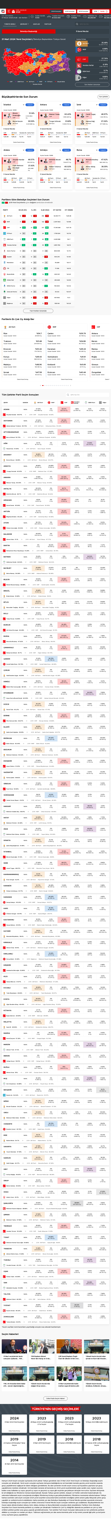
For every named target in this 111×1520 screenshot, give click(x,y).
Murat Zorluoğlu (48, 1249)
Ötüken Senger (11, 909)
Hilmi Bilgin (40, 1193)
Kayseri (7, 927)
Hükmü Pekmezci (42, 569)
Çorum (7, 666)
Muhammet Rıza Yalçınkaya (15, 546)
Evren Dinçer (10, 455)
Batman (7, 552)
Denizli (7, 677)
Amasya (7, 462)
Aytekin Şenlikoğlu (43, 784)
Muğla (94, 352)
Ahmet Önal (10, 943)
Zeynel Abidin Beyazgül (53, 1204)
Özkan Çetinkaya (11, 886)
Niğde (6, 1097)
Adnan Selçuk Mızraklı (51, 694)
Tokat (50, 337)
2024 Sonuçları (56, 7)
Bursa (6, 632)
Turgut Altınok (55, 117)
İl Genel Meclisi (82, 27)
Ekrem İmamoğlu (16, 110)
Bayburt (7, 564)
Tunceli (7, 1256)
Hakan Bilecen (11, 977)
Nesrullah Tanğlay (12, 603)
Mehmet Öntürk (11, 818)
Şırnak (6, 368)
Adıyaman (8, 416)
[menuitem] (37, 65)
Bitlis (6, 598)
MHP (84, 45)
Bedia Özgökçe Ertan (46, 1283)
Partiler (47, 19)
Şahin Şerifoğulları (12, 728)
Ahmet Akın (10, 535)
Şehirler (23, 19)
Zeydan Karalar (18, 155)
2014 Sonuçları (83, 7)
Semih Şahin (45, 580)
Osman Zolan (49, 682)
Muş (5, 1074)
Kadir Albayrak (43, 1227)
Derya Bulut (10, 954)
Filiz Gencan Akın (11, 716)
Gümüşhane (53, 352)
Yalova (7, 1290)
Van (5, 1278)
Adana (6, 405)
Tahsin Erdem (10, 1317)
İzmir (6, 859)
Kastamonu (9, 915)
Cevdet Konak (11, 1261)
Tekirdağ (8, 1222)
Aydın (6, 518)
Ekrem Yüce (44, 1147)
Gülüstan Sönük (11, 557)
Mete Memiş (10, 569)
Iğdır (6, 825)
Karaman (51, 345)
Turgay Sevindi (11, 467)
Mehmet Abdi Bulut (46, 977)
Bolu (6, 609)
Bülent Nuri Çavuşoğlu (13, 682)
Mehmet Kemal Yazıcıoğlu (14, 1238)
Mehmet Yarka (11, 1215)
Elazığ (6, 722)
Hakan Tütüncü (55, 162)
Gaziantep (8, 768)
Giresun (95, 360)
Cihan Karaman (46, 807)
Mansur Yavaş (54, 110)
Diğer (85, 73)
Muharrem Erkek (11, 648)
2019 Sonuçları (70, 7)
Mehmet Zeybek (44, 433)
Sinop (6, 1176)
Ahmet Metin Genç (12, 1249)
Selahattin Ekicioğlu (12, 966)
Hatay (6, 813)
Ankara (95, 329)
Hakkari (7, 802)
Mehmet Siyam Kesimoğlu (47, 954)
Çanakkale (9, 643)
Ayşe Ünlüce (10, 762)
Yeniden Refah (88, 61)
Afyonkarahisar (11, 428)
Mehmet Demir (43, 557)
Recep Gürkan (43, 716)
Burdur (7, 620)
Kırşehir (7, 961)
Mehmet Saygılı (43, 943)
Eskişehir (8, 757)
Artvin (7, 507)
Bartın (7, 541)
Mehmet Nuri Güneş (12, 830)
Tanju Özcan (10, 614)
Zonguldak (96, 368)
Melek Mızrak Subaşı (13, 580)
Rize (5, 329)
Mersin (94, 337)
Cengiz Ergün (41, 1034)
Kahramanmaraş (11, 870)
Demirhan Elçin (43, 512)
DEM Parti (86, 67)
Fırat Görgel (10, 875)
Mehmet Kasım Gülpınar (14, 1204)
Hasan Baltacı (10, 920)
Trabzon (7, 337)
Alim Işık (39, 1011)
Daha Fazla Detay (18, 138)
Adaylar (36, 19)
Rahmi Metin (10, 1136)
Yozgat (7, 1301)
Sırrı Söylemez (11, 1079)
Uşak (6, 1267)
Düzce (6, 700)
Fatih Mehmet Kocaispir (18, 162)
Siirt (6, 1165)
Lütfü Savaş (43, 818)
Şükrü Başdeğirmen (12, 841)
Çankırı (51, 329)
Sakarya (7, 1142)
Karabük (7, 881)
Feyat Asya (44, 1079)
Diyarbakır (8, 688)
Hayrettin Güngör (43, 875)
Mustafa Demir (43, 1159)
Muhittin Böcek (55, 155)
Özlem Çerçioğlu (11, 523)
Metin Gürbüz (10, 1181)
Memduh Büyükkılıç (12, 932)
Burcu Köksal (10, 433)
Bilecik (7, 575)
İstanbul (8, 847)
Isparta (7, 836)
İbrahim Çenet (11, 1125)
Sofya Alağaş (10, 1170)
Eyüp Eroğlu (51, 1238)
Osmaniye (8, 1119)
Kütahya (7, 1006)
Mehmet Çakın (43, 1272)
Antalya (7, 484)
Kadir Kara (41, 1125)
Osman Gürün (38, 1068)
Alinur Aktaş (90, 162)
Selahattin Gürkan (41, 1022)
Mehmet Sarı (42, 467)
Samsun (7, 1153)
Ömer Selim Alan (44, 1317)
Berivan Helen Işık (43, 1170)
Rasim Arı (9, 1091)
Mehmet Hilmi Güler (12, 1113)
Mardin (7, 1040)
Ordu (6, 1108)
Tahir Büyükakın (11, 988)
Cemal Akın (49, 546)
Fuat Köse (9, 784)
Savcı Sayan (41, 444)
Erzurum (7, 345)
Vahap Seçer (10, 1056)
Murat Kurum (18, 117)
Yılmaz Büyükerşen (42, 762)
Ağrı (5, 439)
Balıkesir (8, 530)
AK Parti (86, 39)
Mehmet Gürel (11, 1295)
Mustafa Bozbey (92, 155)
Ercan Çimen (47, 796)
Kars (6, 904)
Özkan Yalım (10, 1272)
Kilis (6, 972)
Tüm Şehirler (103, 92)
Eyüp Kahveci (10, 1011)
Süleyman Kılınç (51, 421)
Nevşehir (8, 1085)
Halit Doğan (10, 1159)
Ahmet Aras (10, 1068)
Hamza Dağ (90, 117)
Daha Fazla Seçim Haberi (56, 1394)
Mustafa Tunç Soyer (43, 864)
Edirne (6, 711)
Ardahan (8, 496)
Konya (6, 352)
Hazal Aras (9, 444)
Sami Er (8, 1022)
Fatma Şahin (10, 773)
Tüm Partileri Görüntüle (92, 80)
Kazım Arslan (10, 1306)
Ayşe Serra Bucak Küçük (14, 694)
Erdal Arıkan (10, 591)
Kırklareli (51, 360)
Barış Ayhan (41, 1181)
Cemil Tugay (90, 110)
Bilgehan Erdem (11, 512)
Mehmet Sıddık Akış (12, 807)
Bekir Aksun (10, 739)
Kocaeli (7, 983)
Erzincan (51, 368)
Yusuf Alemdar (11, 1147)
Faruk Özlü (9, 705)
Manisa (95, 345)
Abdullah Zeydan (11, 1283)
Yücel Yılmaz (41, 535)
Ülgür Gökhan (42, 648)
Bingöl (7, 586)
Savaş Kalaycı (10, 898)
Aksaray (7, 450)
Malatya (7, 360)
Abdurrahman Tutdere (13, 421)
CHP (84, 55)
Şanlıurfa (8, 1199)
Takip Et (30, 100)
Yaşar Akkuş (45, 830)
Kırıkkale (8, 938)
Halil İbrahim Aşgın (12, 671)
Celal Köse (42, 1306)
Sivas (6, 1187)
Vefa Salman (42, 1295)
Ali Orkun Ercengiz (12, 625)
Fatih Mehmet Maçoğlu (44, 1261)
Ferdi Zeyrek (10, 1034)
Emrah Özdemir (11, 1102)
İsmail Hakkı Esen (11, 660)
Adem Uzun (10, 1193)
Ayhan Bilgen (42, 909)
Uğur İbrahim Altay (12, 1000)
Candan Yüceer (11, 1227)
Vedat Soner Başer (12, 796)
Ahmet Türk (10, 1045)
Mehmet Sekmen (11, 750)
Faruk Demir (10, 501)
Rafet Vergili (43, 886)
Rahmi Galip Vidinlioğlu (44, 920)
